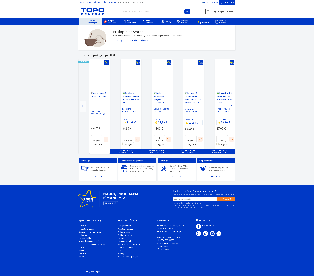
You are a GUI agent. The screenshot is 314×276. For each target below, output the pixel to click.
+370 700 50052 (167, 228)
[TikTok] (206, 233)
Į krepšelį (96, 139)
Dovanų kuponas (222, 22)
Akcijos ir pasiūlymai (112, 22)
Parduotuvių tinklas (86, 229)
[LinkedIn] (219, 233)
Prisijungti (229, 2)
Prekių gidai (122, 253)
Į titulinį (118, 40)
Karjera (81, 247)
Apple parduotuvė (131, 22)
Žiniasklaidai (83, 256)
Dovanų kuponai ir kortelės (89, 241)
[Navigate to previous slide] (83, 106)
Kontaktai (82, 253)
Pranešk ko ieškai (138, 40)
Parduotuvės (86, 2)
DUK (119, 250)
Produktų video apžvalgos (128, 256)
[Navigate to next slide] (231, 106)
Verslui (99, 2)
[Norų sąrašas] (207, 11)
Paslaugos (169, 22)
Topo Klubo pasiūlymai (205, 22)
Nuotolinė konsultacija (170, 231)
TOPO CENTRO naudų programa (91, 244)
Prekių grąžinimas (125, 235)
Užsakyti (228, 199)
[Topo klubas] (108, 200)
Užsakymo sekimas (211, 2)
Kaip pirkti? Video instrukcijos (129, 244)
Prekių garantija (124, 232)
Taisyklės (121, 238)
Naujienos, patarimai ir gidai (89, 232)
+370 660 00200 (167, 240)
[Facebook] (198, 226)
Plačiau (96, 176)
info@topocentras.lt (169, 243)
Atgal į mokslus (149, 22)
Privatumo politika (197, 207)
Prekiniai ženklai (84, 238)
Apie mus (82, 226)
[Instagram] (199, 233)
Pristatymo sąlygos (125, 229)
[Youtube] (213, 233)
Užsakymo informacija (127, 247)
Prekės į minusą (184, 22)
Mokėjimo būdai (124, 226)
